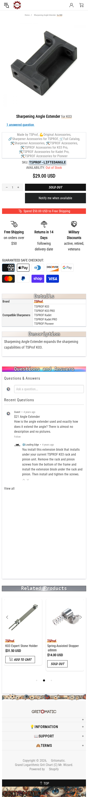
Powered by (44, 769)
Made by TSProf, (27, 135)
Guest (17, 412)
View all (9, 488)
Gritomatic (17, 5)
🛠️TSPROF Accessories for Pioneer (44, 156)
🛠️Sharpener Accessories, (27, 143)
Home (27, 15)
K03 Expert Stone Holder (21, 646)
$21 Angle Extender (27, 417)
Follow (17, 436)
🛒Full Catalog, (69, 139)
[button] (23, 479)
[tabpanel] (23, 635)
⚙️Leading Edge (30, 444)
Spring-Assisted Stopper (63, 648)
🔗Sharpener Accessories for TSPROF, (33, 139)
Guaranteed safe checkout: (23, 260)
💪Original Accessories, (55, 135)
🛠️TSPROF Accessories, (62, 143)
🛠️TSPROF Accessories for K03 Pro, (44, 147)
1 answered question (20, 125)
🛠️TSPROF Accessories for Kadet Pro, (44, 152)
